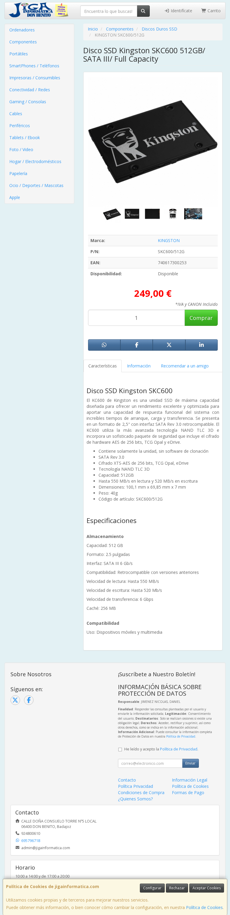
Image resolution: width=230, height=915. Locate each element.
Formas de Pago (188, 792)
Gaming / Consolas (27, 101)
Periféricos (19, 125)
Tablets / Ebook (24, 137)
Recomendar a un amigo (185, 366)
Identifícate (181, 10)
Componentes (23, 42)
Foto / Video (21, 149)
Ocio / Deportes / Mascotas (36, 185)
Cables (15, 113)
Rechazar (177, 887)
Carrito (213, 10)
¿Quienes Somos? (135, 799)
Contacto (127, 780)
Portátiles (18, 54)
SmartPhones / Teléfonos (34, 66)
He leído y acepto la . (161, 749)
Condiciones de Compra (141, 792)
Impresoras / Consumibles (34, 77)
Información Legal (189, 780)
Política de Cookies (204, 907)
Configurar (152, 887)
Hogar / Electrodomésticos (35, 161)
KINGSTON (169, 240)
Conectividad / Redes (29, 89)
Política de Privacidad (180, 736)
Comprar (201, 317)
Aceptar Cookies (207, 887)
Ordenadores (22, 30)
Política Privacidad (135, 786)
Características (102, 366)
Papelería (18, 173)
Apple (14, 197)
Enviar (190, 763)
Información (139, 366)
